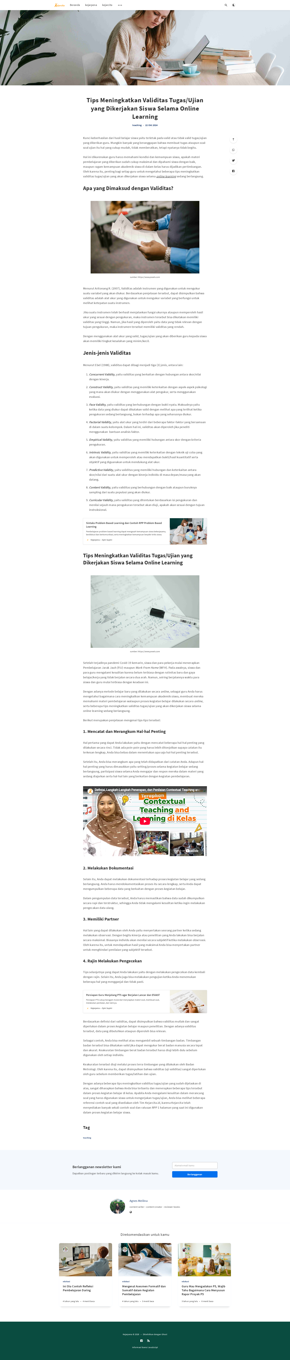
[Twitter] (233, 160)
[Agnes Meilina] (117, 1206)
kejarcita (107, 5)
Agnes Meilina (139, 1201)
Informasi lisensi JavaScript (145, 1347)
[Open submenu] (120, 5)
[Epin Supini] (65, 1249)
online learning (166, 176)
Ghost (164, 1334)
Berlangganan (194, 1174)
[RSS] (148, 1340)
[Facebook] (233, 171)
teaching (137, 125)
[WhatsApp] (233, 150)
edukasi (66, 1281)
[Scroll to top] (233, 139)
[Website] (131, 1212)
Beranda (75, 5)
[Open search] (226, 5)
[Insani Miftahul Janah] (184, 1249)
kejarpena (91, 5)
